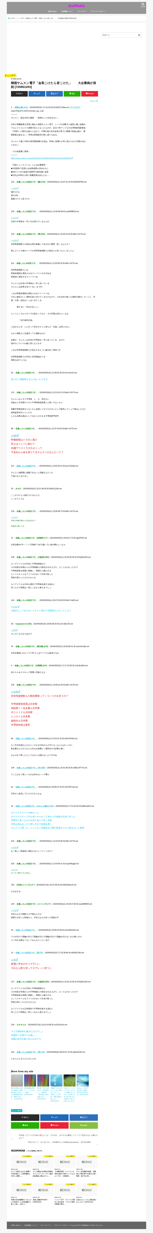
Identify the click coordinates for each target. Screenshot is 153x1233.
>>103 (13, 847)
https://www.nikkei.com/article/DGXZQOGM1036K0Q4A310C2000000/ (41, 158)
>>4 (13, 959)
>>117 (13, 218)
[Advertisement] (54, 51)
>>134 (13, 188)
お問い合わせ (52, 11)
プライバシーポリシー (98, 11)
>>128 (14, 691)
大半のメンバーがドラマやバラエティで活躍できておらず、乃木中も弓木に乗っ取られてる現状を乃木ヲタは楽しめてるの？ (69, 1094)
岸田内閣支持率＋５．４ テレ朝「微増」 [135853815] (30, 1091)
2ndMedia (76, 5)
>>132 (13, 910)
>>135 (13, 240)
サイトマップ (81, 11)
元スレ (93, 101)
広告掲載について (67, 11)
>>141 (14, 607)
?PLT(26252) (74, 107)
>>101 (13, 870)
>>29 (13, 630)
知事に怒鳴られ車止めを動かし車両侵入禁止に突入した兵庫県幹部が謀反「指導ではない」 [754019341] (16, 1093)
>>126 (13, 517)
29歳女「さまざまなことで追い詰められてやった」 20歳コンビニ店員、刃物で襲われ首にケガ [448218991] (56, 1094)
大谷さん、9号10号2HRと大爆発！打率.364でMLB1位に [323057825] (82, 1091)
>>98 (13, 435)
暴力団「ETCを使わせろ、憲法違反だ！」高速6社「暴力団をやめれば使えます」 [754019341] (43, 1093)
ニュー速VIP (18, 1110)
